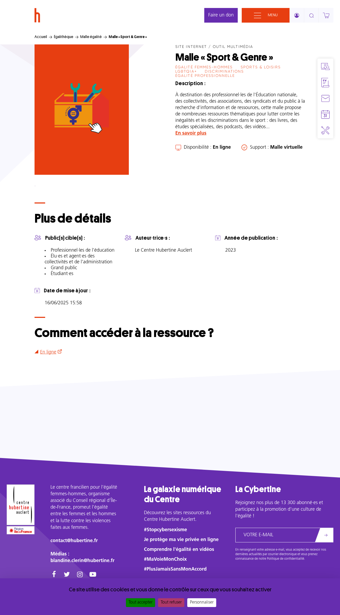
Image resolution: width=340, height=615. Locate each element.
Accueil (41, 37)
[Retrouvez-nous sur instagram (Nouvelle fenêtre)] (79, 575)
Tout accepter (140, 602)
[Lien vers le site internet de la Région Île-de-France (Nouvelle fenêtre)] (21, 530)
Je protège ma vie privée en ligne (181, 540)
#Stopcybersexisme (165, 530)
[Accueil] (37, 15)
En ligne (48, 352)
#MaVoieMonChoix (165, 559)
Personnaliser (202, 602)
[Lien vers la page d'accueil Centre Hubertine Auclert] (21, 504)
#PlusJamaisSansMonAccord (175, 569)
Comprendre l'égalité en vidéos (179, 549)
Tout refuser (171, 602)
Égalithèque (63, 37)
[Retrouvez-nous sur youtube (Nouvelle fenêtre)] (93, 575)
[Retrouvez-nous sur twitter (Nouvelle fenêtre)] (66, 575)
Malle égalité (91, 37)
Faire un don (221, 15)
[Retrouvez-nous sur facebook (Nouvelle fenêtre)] (53, 575)
